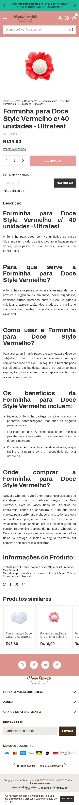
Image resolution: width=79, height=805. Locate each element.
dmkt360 (62, 787)
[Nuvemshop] (24, 788)
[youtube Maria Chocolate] (45, 665)
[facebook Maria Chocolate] (34, 665)
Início (6, 101)
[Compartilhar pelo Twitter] (16, 584)
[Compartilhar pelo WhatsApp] (4, 584)
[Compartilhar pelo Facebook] (11, 584)
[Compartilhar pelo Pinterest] (23, 584)
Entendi (67, 799)
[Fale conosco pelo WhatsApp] (66, 18)
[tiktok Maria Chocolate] (57, 665)
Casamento (30, 101)
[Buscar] (71, 29)
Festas (16, 101)
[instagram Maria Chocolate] (22, 665)
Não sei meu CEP (15, 190)
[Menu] (6, 18)
